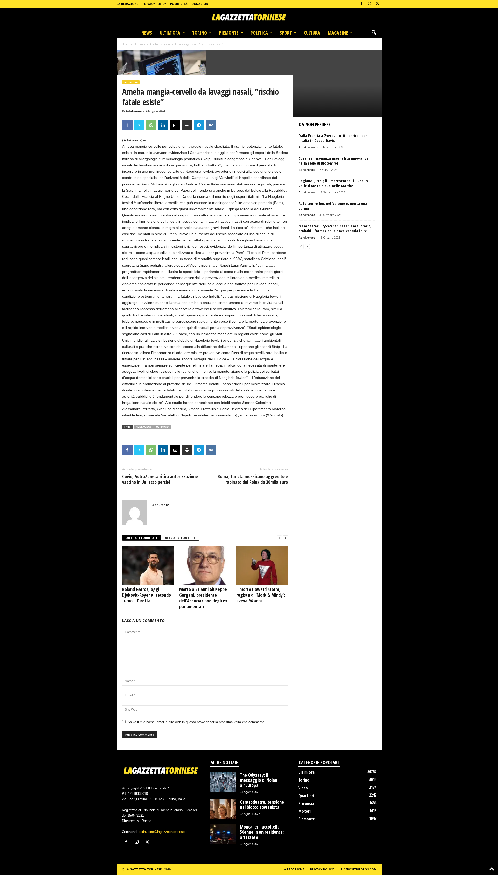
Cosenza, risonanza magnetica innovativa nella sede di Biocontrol (334, 160)
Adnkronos (134, 111)
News (146, 33)
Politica (259, 33)
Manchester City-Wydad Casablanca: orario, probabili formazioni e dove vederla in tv (335, 228)
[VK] (211, 125)
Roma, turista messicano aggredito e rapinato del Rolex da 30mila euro (253, 479)
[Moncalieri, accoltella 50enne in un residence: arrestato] (223, 834)
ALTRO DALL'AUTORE (180, 537)
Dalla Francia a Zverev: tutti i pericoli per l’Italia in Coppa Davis (333, 138)
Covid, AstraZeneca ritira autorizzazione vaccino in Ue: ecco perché (160, 479)
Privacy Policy (154, 4)
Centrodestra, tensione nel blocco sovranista (262, 804)
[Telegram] (199, 125)
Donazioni (200, 4)
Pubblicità (179, 4)
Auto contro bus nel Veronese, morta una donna (333, 206)
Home (125, 44)
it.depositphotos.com (358, 869)
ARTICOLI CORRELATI (141, 537)
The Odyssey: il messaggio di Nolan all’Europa (258, 780)
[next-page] (285, 538)
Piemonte (229, 33)
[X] (378, 4)
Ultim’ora (170, 33)
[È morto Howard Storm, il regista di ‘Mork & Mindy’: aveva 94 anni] (262, 565)
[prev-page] (279, 538)
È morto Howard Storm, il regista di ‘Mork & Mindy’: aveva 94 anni (260, 595)
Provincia (306, 803)
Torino (199, 33)
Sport (286, 33)
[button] (373, 32)
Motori (304, 811)
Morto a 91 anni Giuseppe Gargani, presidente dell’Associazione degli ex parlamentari (203, 597)
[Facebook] (361, 4)
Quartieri (306, 795)
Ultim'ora (139, 44)
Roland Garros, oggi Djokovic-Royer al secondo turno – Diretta (146, 595)
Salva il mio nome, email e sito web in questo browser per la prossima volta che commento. (196, 722)
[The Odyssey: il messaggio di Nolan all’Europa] (223, 782)
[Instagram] (369, 4)
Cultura (312, 33)
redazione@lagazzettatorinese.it (163, 832)
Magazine (338, 33)
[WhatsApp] (151, 125)
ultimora (162, 426)
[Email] (175, 125)
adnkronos (144, 426)
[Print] (187, 125)
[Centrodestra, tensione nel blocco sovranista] (223, 809)
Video (303, 788)
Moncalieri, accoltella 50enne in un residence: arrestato (262, 832)
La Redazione (127, 4)
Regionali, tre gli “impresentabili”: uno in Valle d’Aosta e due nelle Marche (333, 183)
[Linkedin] (163, 125)
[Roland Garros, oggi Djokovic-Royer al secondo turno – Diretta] (148, 565)
